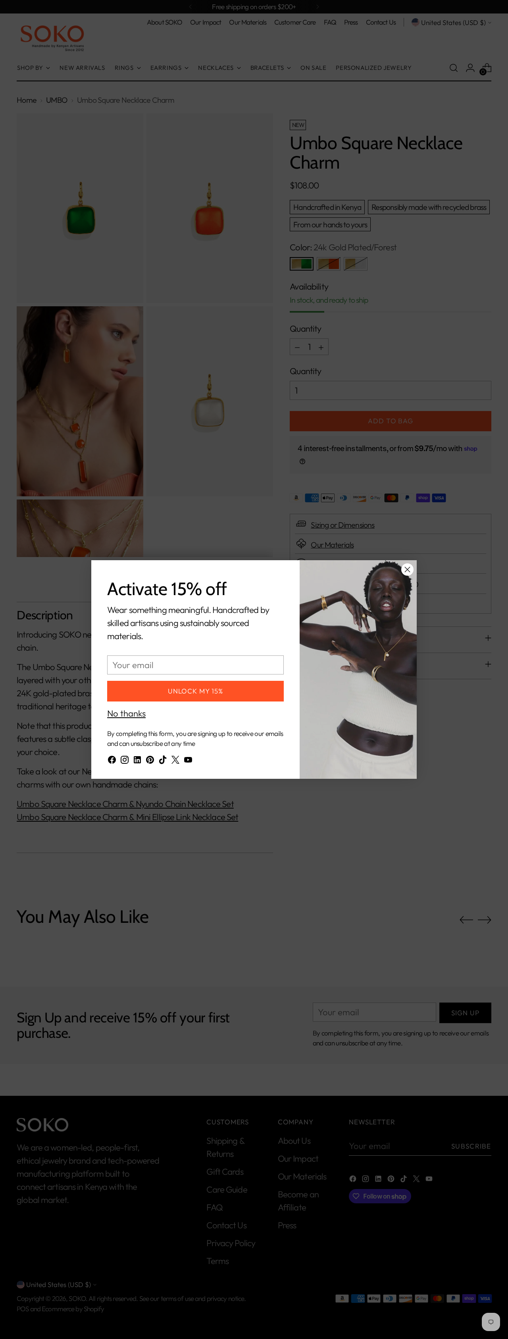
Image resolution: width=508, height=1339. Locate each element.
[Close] (407, 569)
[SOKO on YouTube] (188, 761)
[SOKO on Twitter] (175, 761)
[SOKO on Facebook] (112, 761)
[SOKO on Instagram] (124, 761)
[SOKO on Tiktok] (162, 761)
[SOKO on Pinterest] (150, 761)
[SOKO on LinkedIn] (137, 761)
